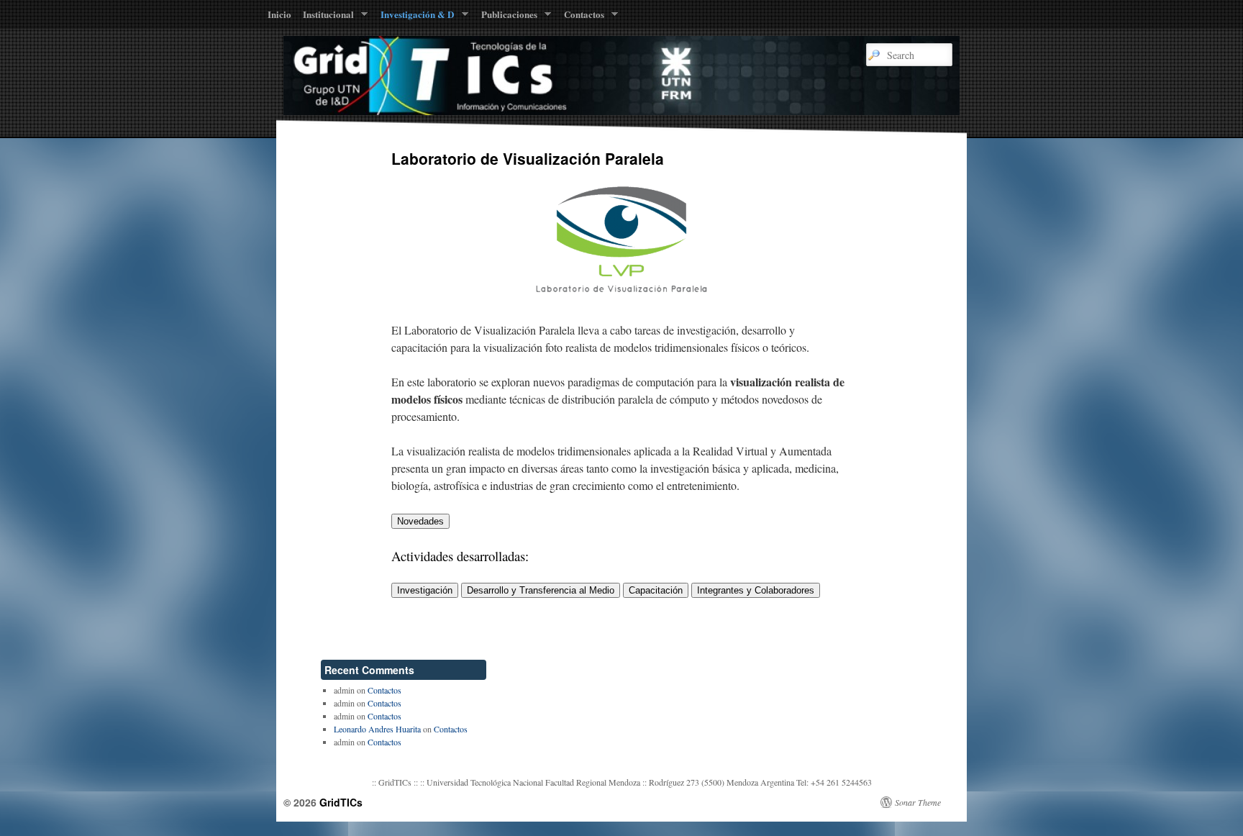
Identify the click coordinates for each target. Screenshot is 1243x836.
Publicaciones (506, 17)
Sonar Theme (918, 802)
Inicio (279, 14)
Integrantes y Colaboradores (755, 590)
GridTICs (341, 802)
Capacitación (656, 590)
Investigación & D (414, 17)
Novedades (420, 521)
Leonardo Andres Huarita (377, 729)
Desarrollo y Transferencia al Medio (540, 590)
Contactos (581, 17)
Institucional (325, 17)
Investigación (424, 590)
